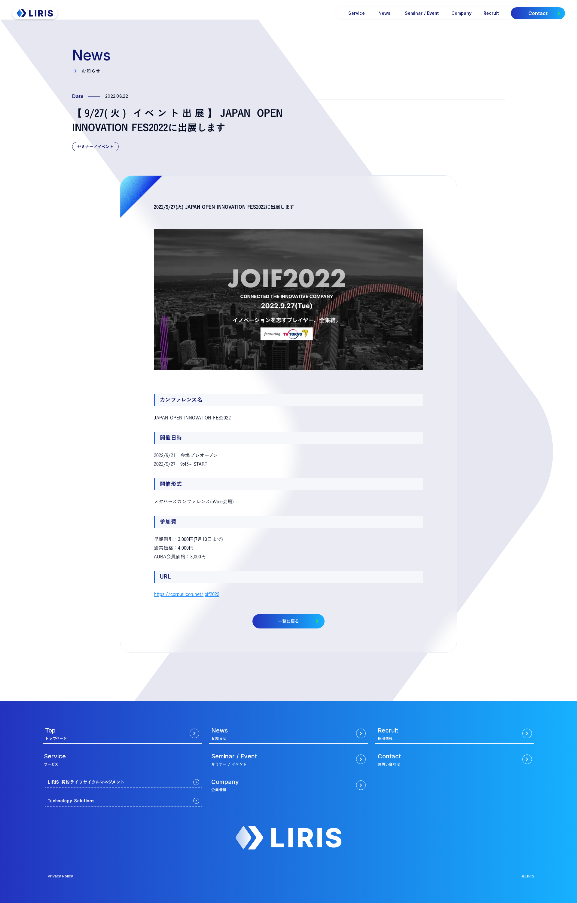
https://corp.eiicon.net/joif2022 (186, 594)
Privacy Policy (60, 876)
